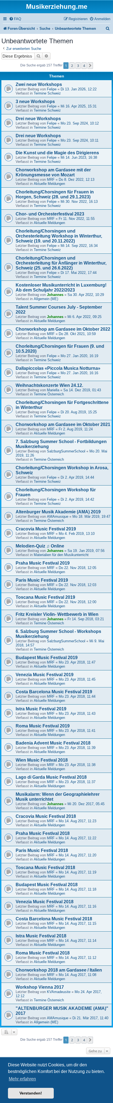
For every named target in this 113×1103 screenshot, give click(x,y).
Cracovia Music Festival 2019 (46, 529)
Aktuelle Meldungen (49, 184)
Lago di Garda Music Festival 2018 (51, 777)
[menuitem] (15, 19)
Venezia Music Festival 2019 (45, 674)
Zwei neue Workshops (39, 84)
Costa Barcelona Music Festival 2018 (54, 918)
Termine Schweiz (47, 93)
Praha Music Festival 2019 (43, 563)
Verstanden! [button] (30, 1093)
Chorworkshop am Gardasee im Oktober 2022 (63, 329)
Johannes (55, 295)
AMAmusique (57, 516)
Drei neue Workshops (38, 118)
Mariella (53, 390)
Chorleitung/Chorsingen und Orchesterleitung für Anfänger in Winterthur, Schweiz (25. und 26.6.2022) (61, 263)
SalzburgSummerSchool (66, 451)
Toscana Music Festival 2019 (45, 597)
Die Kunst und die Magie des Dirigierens (57, 152)
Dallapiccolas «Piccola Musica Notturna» (58, 368)
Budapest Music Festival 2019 (47, 657)
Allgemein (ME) (46, 299)
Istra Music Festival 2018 (41, 936)
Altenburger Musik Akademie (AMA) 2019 (58, 511)
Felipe (51, 89)
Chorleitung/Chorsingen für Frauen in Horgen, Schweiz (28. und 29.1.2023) (55, 194)
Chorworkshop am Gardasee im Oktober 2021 (63, 424)
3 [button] (78, 65)
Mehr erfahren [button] (22, 1079)
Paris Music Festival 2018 (42, 850)
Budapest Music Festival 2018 (47, 884)
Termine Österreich (49, 394)
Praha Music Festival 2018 (43, 833)
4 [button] (84, 65)
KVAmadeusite (58, 992)
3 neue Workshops (35, 101)
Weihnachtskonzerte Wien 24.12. (49, 385)
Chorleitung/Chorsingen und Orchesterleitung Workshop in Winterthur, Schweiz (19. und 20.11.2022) (59, 236)
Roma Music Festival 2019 (43, 726)
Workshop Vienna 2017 (40, 987)
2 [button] (72, 65)
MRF (51, 179)
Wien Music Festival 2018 (42, 760)
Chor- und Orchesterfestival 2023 (50, 214)
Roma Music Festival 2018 (43, 953)
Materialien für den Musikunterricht (61, 555)
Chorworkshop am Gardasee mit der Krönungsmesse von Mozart (53, 172)
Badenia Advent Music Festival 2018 (53, 743)
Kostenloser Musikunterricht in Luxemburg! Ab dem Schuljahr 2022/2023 (61, 287)
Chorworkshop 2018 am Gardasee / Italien (59, 970)
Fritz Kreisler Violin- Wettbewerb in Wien (57, 614)
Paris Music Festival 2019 (42, 580)
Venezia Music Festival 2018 (45, 901)
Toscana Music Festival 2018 (45, 867)
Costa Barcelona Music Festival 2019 (54, 691)
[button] (90, 65)
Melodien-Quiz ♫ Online (40, 546)
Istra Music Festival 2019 (41, 708)
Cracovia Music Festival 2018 (46, 816)
